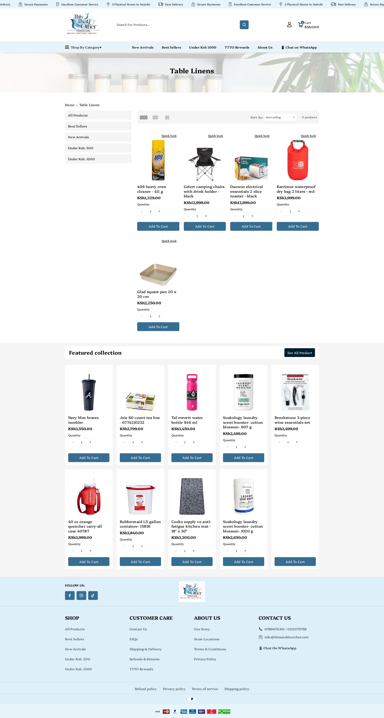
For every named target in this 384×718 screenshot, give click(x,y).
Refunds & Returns (145, 659)
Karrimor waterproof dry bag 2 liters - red (296, 189)
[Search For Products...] (244, 24)
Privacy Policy (205, 659)
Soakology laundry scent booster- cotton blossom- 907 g (243, 422)
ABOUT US (207, 617)
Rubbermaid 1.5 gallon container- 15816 (140, 524)
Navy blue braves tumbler (83, 420)
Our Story (202, 629)
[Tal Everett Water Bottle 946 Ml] (192, 389)
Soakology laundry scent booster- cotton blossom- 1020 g (243, 526)
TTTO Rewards (141, 669)
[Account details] (289, 24)
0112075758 (297, 629)
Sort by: (257, 117)
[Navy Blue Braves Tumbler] (89, 389)
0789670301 (275, 629)
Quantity (143, 204)
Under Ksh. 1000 (78, 669)
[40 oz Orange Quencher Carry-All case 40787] (89, 493)
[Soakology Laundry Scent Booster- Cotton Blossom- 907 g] (243, 389)
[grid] (143, 117)
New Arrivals (75, 649)
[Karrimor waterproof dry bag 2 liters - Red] (298, 156)
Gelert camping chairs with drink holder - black (204, 191)
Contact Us (138, 629)
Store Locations (207, 639)
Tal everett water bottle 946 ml (187, 420)
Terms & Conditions (210, 649)
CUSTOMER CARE (151, 617)
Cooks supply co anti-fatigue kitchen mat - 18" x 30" (191, 526)
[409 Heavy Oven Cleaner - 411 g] (158, 156)
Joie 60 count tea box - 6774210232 (140, 420)
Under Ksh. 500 (77, 659)
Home (70, 104)
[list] (167, 117)
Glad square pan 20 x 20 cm (156, 294)
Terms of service (205, 688)
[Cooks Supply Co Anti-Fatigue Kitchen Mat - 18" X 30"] (192, 493)
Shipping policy (236, 688)
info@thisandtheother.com (287, 637)
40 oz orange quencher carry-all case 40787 (85, 526)
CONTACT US (275, 617)
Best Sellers (74, 639)
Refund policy (146, 688)
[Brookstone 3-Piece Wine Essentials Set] (295, 389)
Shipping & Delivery (146, 649)
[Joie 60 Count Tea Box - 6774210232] (140, 389)
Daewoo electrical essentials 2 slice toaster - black (246, 191)
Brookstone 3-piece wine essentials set (292, 420)
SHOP (72, 617)
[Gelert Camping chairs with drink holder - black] (205, 156)
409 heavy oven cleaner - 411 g (151, 189)
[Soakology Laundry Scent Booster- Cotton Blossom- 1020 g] (243, 493)
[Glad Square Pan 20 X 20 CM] (158, 261)
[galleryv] (155, 117)
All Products (75, 629)
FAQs (134, 639)
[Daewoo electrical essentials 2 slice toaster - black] (251, 156)
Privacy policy (174, 688)
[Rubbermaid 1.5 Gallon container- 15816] (140, 493)
